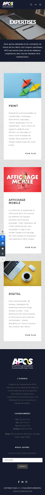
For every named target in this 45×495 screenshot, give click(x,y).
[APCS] (13, 4)
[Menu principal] (40, 4)
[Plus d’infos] (36, 4)
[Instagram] (26, 481)
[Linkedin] (22, 481)
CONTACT (16, 491)
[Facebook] (18, 481)
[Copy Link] (2, 253)
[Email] (2, 248)
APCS (19, 488)
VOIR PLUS (30, 153)
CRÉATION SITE (26, 491)
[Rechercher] (31, 4)
